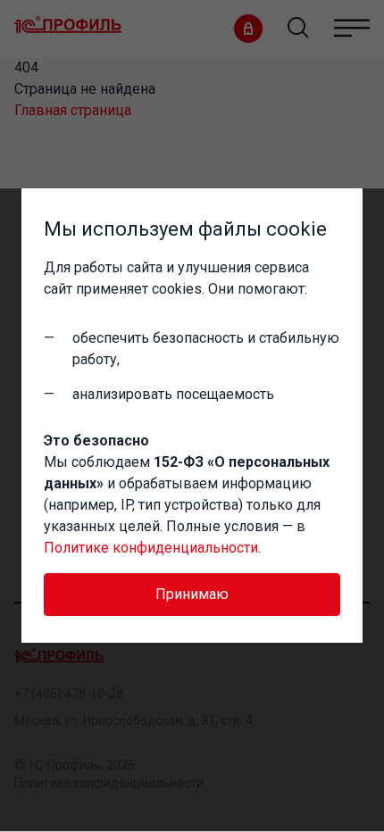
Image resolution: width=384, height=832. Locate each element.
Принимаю (192, 594)
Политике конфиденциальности (151, 547)
